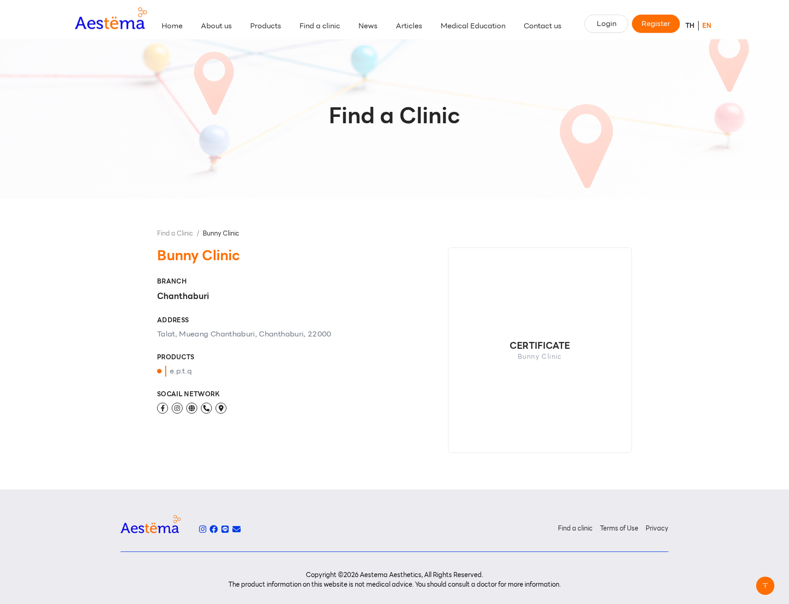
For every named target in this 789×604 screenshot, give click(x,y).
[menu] (365, 26)
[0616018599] (206, 408)
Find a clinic (575, 528)
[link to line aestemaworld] (225, 529)
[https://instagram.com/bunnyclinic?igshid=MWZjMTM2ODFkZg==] (177, 408)
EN (706, 26)
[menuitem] (172, 26)
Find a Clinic (175, 233)
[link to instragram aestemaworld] (202, 529)
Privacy (657, 528)
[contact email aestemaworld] (236, 529)
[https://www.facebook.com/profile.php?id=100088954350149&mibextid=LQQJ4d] (162, 408)
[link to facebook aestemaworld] (214, 529)
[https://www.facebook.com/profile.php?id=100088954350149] (191, 408)
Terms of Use (619, 528)
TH (689, 26)
